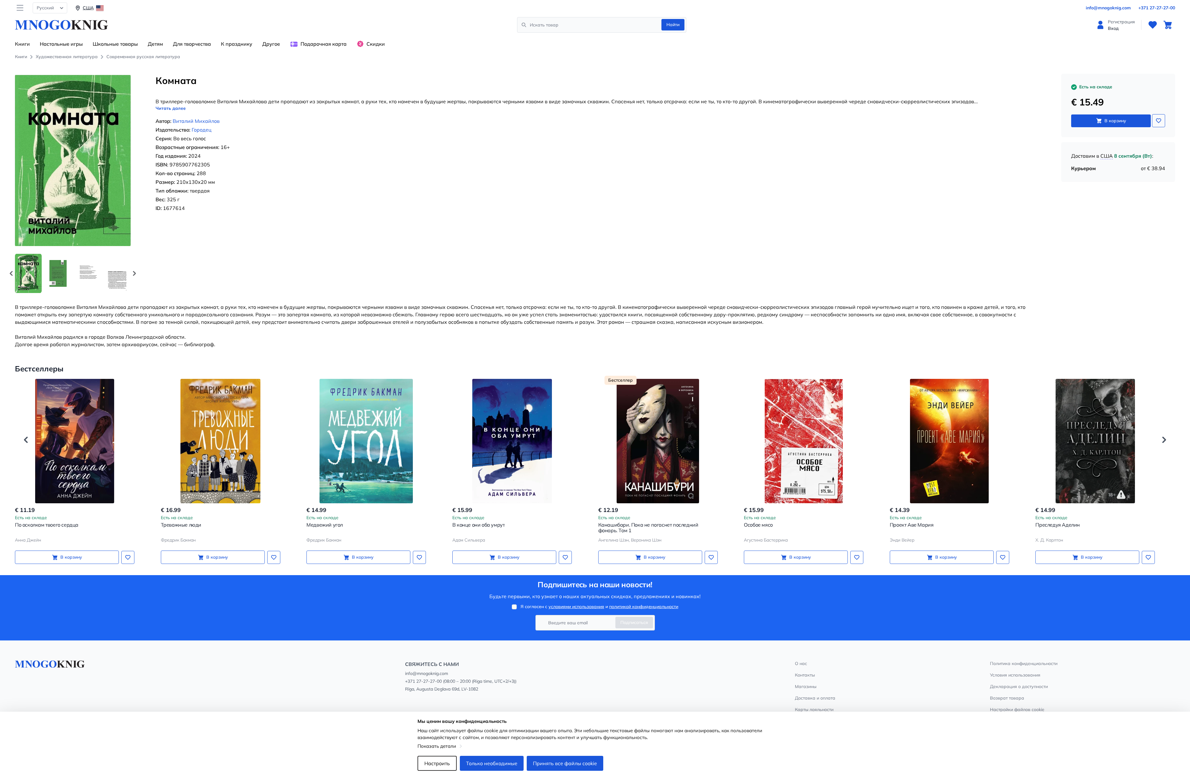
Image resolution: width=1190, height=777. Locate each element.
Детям (155, 44)
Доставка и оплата (815, 698)
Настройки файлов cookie (1017, 709)
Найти (672, 24)
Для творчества (192, 44)
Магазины (805, 686)
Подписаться (634, 622)
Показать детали (437, 746)
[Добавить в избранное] (1158, 120)
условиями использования (576, 606)
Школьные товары (115, 44)
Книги (22, 44)
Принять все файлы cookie (565, 763)
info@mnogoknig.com (1108, 8)
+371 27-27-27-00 (1156, 8)
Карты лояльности (814, 709)
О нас (801, 663)
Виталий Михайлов (196, 121)
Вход (1113, 28)
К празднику (236, 44)
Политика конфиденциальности (1023, 663)
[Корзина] (1167, 24)
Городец (202, 130)
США (1106, 156)
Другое (271, 44)
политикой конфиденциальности (643, 606)
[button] (134, 273)
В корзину (1115, 120)
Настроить (437, 763)
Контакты (805, 675)
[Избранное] (1152, 24)
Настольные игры (61, 44)
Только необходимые (491, 763)
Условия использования (1015, 675)
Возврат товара (1007, 698)
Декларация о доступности (1019, 686)
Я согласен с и (599, 606)
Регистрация (1121, 22)
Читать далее (171, 108)
